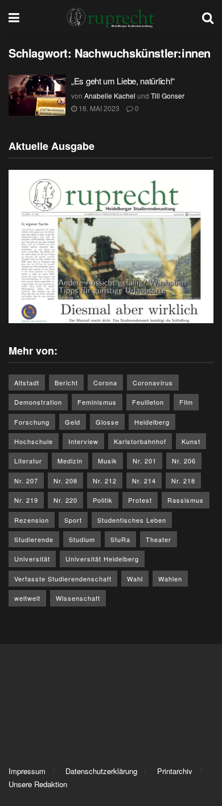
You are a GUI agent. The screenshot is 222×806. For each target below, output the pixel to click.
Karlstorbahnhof (140, 441)
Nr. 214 (144, 480)
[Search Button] (207, 17)
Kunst (191, 441)
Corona (105, 382)
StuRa (120, 539)
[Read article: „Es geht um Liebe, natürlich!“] (37, 95)
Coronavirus (153, 382)
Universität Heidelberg (102, 558)
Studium (82, 539)
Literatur (28, 460)
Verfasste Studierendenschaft (63, 578)
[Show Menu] (14, 17)
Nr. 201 (145, 460)
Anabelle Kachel (109, 95)
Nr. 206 (184, 460)
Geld (72, 421)
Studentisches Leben (131, 519)
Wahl (135, 578)
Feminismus (97, 401)
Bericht (66, 382)
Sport (73, 519)
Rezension (31, 519)
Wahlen (170, 578)
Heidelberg (152, 421)
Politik (103, 499)
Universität (32, 558)
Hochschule (33, 441)
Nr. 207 (26, 480)
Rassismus (185, 499)
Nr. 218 (183, 480)
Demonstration (38, 401)
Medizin (70, 460)
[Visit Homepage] (111, 17)
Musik (107, 460)
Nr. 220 (65, 499)
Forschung (32, 421)
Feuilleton (148, 401)
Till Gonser (167, 95)
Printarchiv (174, 771)
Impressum (27, 771)
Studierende (34, 539)
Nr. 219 (26, 499)
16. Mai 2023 (98, 108)
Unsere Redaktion (38, 784)
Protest (140, 499)
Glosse (107, 421)
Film (186, 401)
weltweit (27, 598)
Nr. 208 (65, 480)
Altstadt (26, 382)
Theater (158, 539)
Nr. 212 (105, 480)
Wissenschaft (78, 598)
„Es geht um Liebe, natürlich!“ (123, 81)
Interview (83, 441)
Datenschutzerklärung (101, 771)
